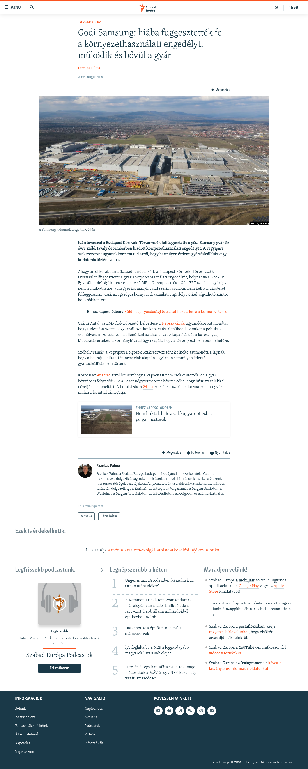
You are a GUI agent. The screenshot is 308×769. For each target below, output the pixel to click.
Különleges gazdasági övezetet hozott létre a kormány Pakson (177, 312)
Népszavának (173, 324)
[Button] (220, 90)
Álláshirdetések (27, 735)
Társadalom (89, 23)
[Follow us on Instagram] (179, 711)
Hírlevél (292, 7)
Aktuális (91, 717)
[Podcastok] (277, 8)
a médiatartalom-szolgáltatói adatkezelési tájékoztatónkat (164, 550)
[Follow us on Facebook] (169, 711)
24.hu (148, 387)
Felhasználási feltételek (33, 726)
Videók (90, 735)
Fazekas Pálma (89, 68)
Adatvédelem (25, 717)
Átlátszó (103, 376)
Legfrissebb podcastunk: (45, 570)
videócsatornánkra (225, 654)
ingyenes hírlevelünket (229, 632)
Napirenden (94, 709)
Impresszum (24, 752)
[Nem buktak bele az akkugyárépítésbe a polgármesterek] (106, 419)
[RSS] (190, 711)
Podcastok (92, 726)
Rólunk (20, 709)
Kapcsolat (22, 743)
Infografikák (94, 743)
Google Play (249, 586)
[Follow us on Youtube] (158, 711)
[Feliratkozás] (211, 711)
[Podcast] (201, 711)
